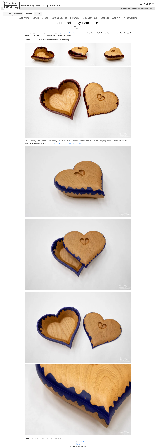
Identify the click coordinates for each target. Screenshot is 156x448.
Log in (78, 444)
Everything (24, 18)
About (37, 14)
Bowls (36, 18)
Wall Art (116, 18)
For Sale (8, 14)
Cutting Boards (59, 18)
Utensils (105, 18)
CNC (42, 438)
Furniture (74, 18)
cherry (36, 438)
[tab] (8, 14)
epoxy (47, 438)
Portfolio (28, 14)
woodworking (55, 438)
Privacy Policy (78, 443)
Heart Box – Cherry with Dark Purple (66, 143)
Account (144, 8)
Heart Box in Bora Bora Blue (69, 33)
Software (18, 14)
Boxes (45, 18)
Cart (151, 8)
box (31, 438)
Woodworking (130, 18)
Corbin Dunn (82, 441)
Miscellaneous (90, 18)
